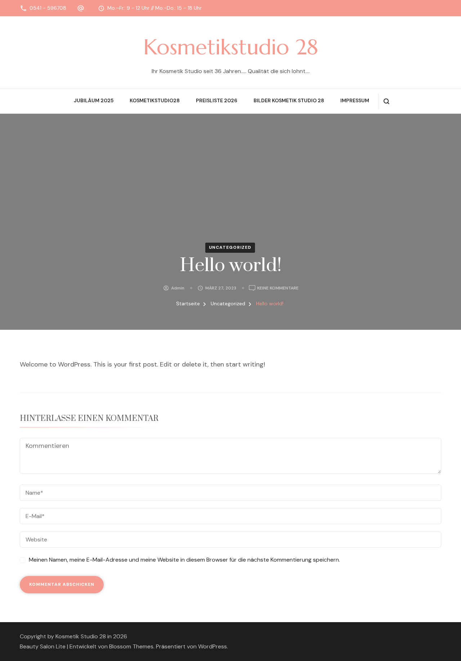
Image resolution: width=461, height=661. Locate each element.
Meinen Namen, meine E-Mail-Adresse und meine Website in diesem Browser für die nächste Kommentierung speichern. (184, 559)
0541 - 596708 (48, 8)
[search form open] (386, 101)
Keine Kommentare (278, 288)
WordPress (212, 646)
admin (177, 288)
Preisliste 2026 (216, 100)
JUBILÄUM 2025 (93, 100)
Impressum (354, 100)
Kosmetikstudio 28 (230, 47)
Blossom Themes (131, 646)
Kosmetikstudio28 (155, 100)
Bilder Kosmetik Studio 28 (289, 100)
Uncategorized (230, 247)
